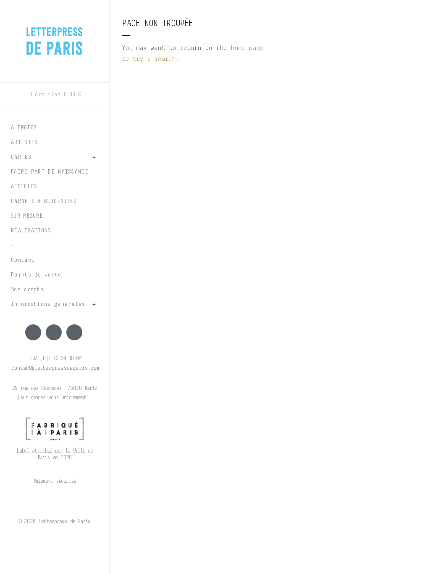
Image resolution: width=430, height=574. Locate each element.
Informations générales (47, 304)
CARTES (20, 157)
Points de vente (35, 275)
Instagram (54, 332)
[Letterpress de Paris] (54, 35)
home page (247, 48)
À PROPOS (23, 128)
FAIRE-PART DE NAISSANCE (49, 172)
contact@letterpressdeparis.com (54, 368)
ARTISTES (23, 142)
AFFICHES (23, 187)
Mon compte (26, 289)
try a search (154, 58)
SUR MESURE (26, 216)
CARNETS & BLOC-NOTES (43, 201)
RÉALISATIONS (30, 231)
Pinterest (74, 332)
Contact (22, 260)
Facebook (33, 332)
